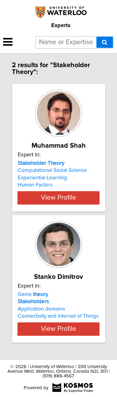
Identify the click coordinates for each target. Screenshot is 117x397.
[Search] (104, 42)
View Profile (58, 197)
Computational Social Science (52, 170)
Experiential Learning (42, 178)
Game (33, 294)
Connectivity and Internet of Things (58, 316)
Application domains (41, 309)
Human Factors (35, 185)
